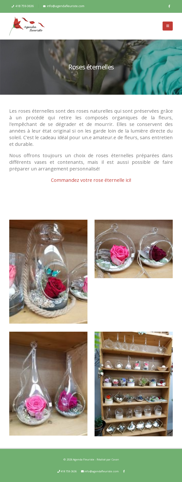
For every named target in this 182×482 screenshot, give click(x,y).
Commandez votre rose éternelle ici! (91, 180)
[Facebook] (169, 6)
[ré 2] (133, 247)
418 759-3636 (24, 6)
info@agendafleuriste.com (65, 6)
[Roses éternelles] (133, 382)
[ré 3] (48, 381)
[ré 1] (48, 269)
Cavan (115, 459)
